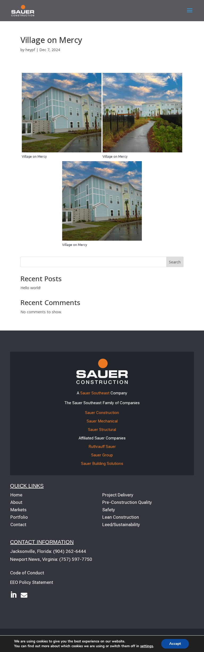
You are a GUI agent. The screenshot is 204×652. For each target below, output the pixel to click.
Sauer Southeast (94, 393)
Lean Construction (120, 517)
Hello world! (30, 287)
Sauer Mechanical (102, 421)
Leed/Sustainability (121, 524)
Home (16, 494)
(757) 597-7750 (75, 559)
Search (175, 262)
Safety (108, 509)
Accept (175, 643)
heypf (30, 49)
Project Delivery (117, 494)
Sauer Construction (102, 412)
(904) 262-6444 (69, 551)
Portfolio (19, 517)
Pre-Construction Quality (127, 502)
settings (146, 646)
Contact (18, 524)
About (16, 502)
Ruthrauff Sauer (102, 446)
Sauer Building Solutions (102, 463)
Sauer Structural (102, 429)
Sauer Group (102, 455)
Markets (18, 509)
